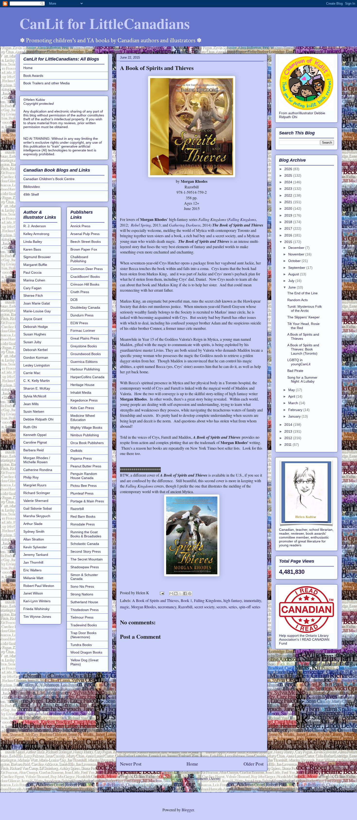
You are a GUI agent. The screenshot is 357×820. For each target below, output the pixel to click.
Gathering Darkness (184, 224)
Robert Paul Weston (38, 586)
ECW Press (79, 323)
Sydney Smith (33, 531)
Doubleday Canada (85, 307)
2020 (288, 208)
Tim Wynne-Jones (37, 617)
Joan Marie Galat (36, 303)
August (294, 274)
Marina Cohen (34, 280)
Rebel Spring (141, 224)
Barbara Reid (33, 450)
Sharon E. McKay (36, 388)
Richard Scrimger (36, 493)
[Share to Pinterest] (189, 593)
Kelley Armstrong (36, 234)
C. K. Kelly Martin (36, 381)
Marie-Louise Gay (37, 311)
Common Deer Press (86, 269)
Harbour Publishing (85, 369)
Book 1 (186, 600)
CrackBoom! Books (85, 277)
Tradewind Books (83, 625)
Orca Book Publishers (87, 443)
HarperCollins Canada (87, 377)
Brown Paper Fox (83, 249)
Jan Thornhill (33, 562)
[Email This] (171, 593)
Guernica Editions (84, 362)
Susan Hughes (34, 334)
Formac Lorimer (82, 330)
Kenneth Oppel (34, 435)
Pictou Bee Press (83, 486)
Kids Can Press (82, 408)
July (291, 281)
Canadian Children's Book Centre (49, 179)
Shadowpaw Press (84, 567)
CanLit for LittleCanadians (104, 23)
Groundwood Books (85, 354)
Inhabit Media (80, 392)
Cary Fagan (32, 288)
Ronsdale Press (82, 524)
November (296, 254)
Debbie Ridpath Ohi (38, 419)
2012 (288, 438)
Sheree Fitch (33, 295)
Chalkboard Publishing (79, 259)
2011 (288, 444)
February (295, 410)
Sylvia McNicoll (34, 396)
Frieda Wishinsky (36, 609)
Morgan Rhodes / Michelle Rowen (36, 460)
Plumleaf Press (82, 493)
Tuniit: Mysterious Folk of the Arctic (304, 309)
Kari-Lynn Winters (37, 601)
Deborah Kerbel (35, 350)
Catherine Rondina (37, 470)
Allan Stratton (33, 539)
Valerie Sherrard (35, 501)
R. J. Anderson (34, 226)
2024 (288, 182)
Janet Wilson (33, 593)
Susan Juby (32, 342)
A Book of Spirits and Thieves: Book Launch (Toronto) (303, 349)
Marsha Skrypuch (36, 516)
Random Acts (297, 300)
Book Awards (33, 76)
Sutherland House (84, 602)
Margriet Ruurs (34, 485)
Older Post (254, 764)
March (293, 403)
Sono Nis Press (82, 586)
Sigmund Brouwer (37, 257)
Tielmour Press (82, 617)
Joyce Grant (32, 319)
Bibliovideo (31, 187)
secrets (221, 606)
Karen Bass (32, 249)
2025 (288, 175)
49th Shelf (31, 194)
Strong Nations (81, 594)
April (292, 396)
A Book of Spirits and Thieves (155, 600)
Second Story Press (85, 551)
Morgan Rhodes (143, 606)
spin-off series (249, 606)
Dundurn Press (82, 315)
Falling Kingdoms (242, 219)
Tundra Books (81, 645)
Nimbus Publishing (84, 435)
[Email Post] (161, 592)
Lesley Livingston (36, 365)
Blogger (188, 809)
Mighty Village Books (86, 427)
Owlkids (76, 451)
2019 (288, 215)
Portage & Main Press (87, 501)
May (292, 390)
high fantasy (232, 600)
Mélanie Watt (33, 578)
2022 (288, 195)
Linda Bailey (32, 242)
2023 (288, 189)
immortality (252, 600)
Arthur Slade (32, 524)
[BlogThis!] (175, 593)
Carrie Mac (31, 373)
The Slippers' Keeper (303, 317)
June (292, 287)
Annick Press (80, 226)
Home (192, 764)
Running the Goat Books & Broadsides (85, 534)
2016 (288, 235)
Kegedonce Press (84, 400)
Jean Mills (31, 404)
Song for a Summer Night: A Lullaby (302, 379)
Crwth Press (79, 292)
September (297, 268)
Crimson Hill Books (84, 284)
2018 (288, 222)
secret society (204, 606)
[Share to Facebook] (185, 593)
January (295, 416)
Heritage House (82, 385)
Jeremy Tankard (35, 555)
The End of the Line (302, 293)
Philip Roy (31, 477)
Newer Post (130, 764)
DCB (73, 300)
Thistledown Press (84, 610)
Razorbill (185, 606)
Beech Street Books (85, 242)
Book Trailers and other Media (46, 83)
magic (124, 606)
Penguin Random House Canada (83, 476)
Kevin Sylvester (35, 547)
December (296, 248)
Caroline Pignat (35, 442)
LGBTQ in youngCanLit (298, 362)
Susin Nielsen (33, 411)
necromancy (167, 606)
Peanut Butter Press (85, 466)
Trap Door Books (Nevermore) (83, 635)
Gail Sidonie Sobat (37, 508)
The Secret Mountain (86, 559)
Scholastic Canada (84, 544)
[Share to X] (180, 593)
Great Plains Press (84, 338)
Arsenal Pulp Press (85, 234)
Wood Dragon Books (86, 652)
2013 (288, 431)
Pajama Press (81, 458)
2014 (288, 425)
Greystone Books (83, 346)
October (295, 261)
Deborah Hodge (35, 327)
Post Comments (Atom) (202, 778)
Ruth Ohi (30, 427)
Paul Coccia (32, 272)
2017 (288, 228)
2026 (288, 169)
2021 (288, 202)
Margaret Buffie (35, 265)
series (233, 606)
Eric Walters (32, 570)
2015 (288, 242)
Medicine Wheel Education (82, 418)
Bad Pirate (295, 371)
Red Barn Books (82, 516)
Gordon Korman (35, 357)
